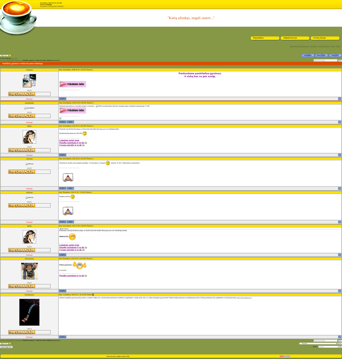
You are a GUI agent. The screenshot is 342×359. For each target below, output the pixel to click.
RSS (337, 46)
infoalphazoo (29, 294)
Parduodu (18, 60)
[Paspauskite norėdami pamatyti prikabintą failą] (72, 84)
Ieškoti (333, 46)
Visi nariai (314, 46)
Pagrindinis (43, 6)
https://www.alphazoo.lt (244, 297)
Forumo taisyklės (323, 46)
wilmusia (29, 158)
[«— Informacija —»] (22, 94)
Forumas (2, 60)
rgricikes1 (29, 70)
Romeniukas (29, 258)
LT (29, 90)
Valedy (29, 126)
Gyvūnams (63, 270)
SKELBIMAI (10, 60)
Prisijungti (60, 6)
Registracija (52, 6)
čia (85, 143)
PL (29, 328)
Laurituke (14, 58)
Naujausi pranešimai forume (300, 46)
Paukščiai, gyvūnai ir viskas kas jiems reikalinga (37, 60)
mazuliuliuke (29, 103)
